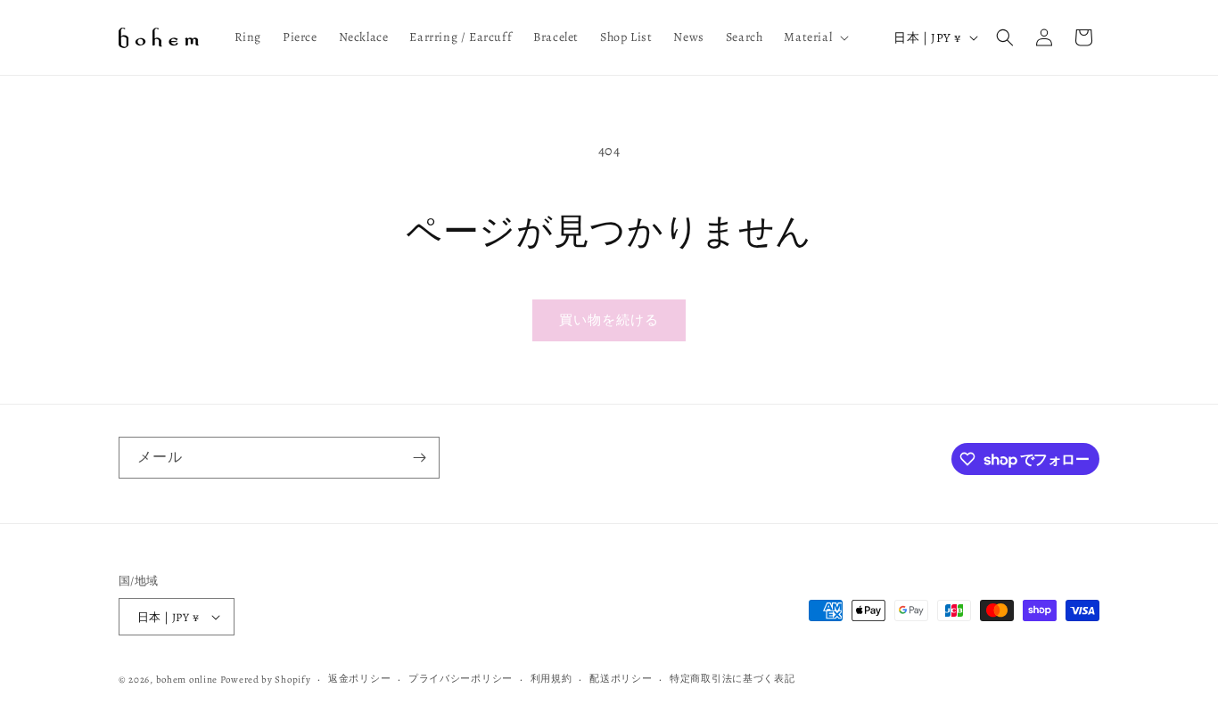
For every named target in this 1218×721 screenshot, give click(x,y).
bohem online (187, 679)
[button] (814, 37)
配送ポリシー (620, 678)
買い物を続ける (609, 320)
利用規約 (551, 678)
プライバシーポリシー (460, 678)
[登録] (419, 458)
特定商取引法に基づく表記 (732, 678)
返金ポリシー (359, 678)
